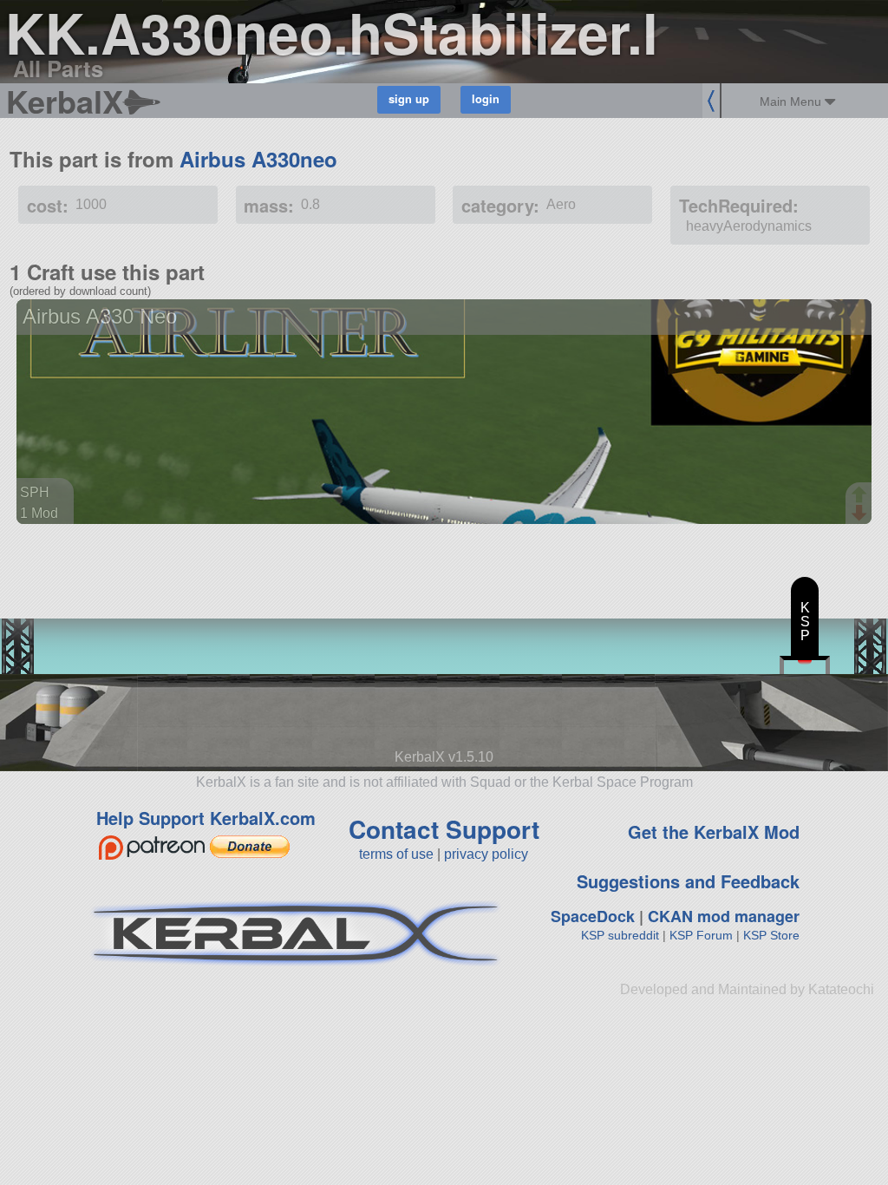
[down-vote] (861, 513)
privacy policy (486, 854)
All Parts (58, 68)
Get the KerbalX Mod (714, 831)
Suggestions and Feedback (688, 881)
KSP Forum (701, 935)
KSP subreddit (620, 935)
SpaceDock (593, 916)
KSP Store (771, 935)
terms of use (396, 854)
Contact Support (444, 829)
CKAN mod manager (724, 916)
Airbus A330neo (258, 158)
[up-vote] (861, 496)
